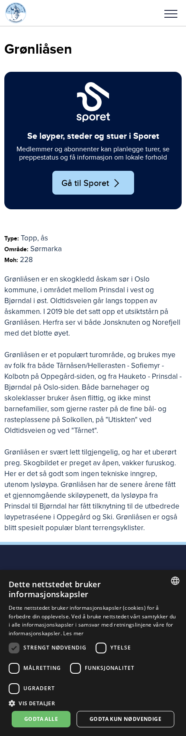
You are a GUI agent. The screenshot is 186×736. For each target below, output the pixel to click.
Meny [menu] (171, 13)
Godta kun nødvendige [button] (125, 719)
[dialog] (93, 653)
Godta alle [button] (41, 719)
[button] (171, 13)
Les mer (73, 633)
